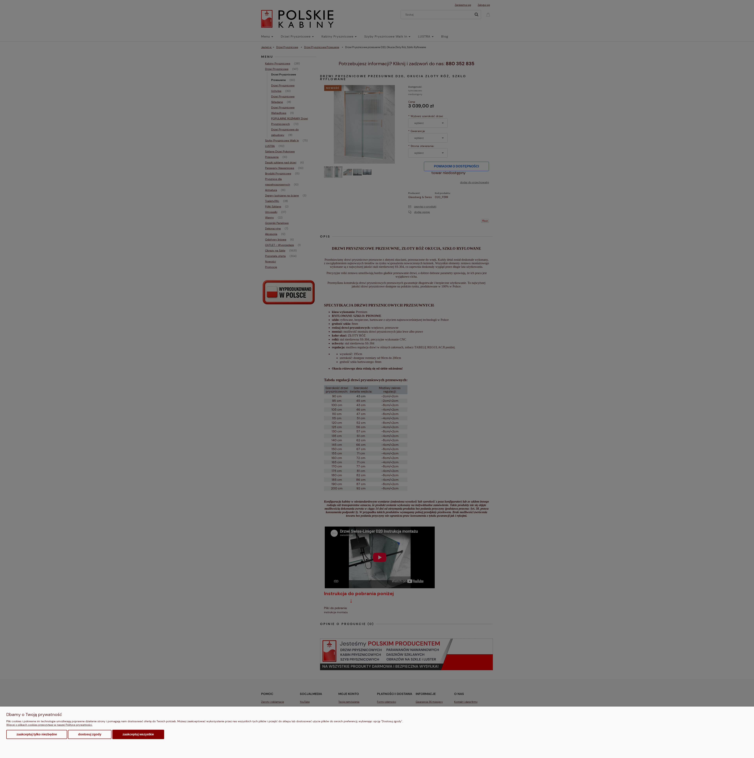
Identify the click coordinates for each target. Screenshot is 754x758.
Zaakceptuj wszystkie (138, 734)
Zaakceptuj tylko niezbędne (36, 734)
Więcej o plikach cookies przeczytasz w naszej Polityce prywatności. (49, 725)
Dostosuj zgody (89, 734)
